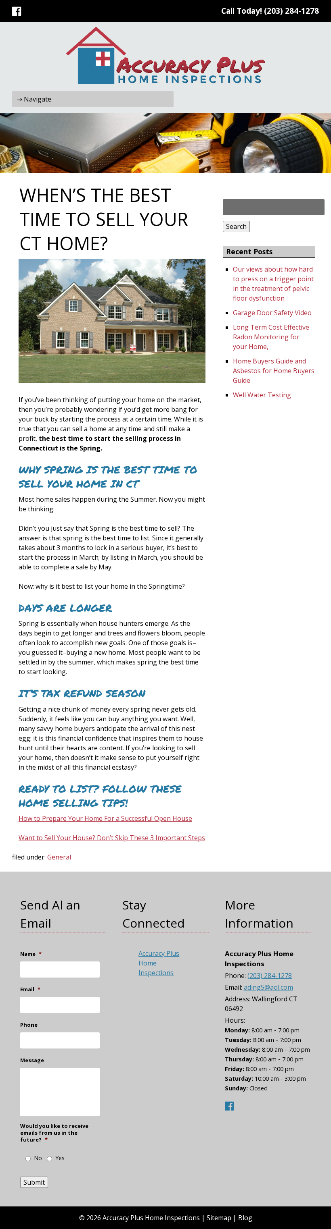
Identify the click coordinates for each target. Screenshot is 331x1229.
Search (236, 226)
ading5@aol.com (268, 987)
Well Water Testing (262, 394)
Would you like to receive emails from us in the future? (54, 1133)
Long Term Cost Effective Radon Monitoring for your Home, (271, 337)
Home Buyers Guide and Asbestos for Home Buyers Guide (273, 371)
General (59, 857)
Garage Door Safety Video (272, 312)
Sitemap (219, 1217)
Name (31, 954)
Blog (245, 1217)
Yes (60, 1158)
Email (30, 989)
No (38, 1158)
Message (32, 1060)
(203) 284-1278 (291, 10)
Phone (29, 1024)
